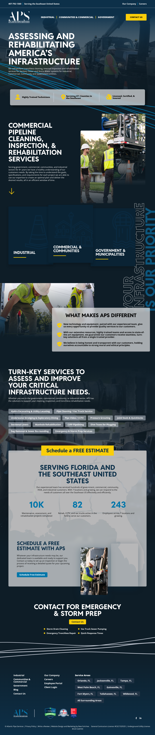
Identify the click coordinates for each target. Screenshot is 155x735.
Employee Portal (53, 683)
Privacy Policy (30, 726)
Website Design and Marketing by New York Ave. (70, 726)
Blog (15, 689)
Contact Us (19, 693)
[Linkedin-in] (140, 718)
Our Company (52, 675)
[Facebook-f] (136, 718)
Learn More (23, 249)
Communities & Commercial (76, 17)
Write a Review (43, 726)
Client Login (50, 687)
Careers (48, 679)
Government (106, 17)
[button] (84, 680)
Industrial (47, 17)
